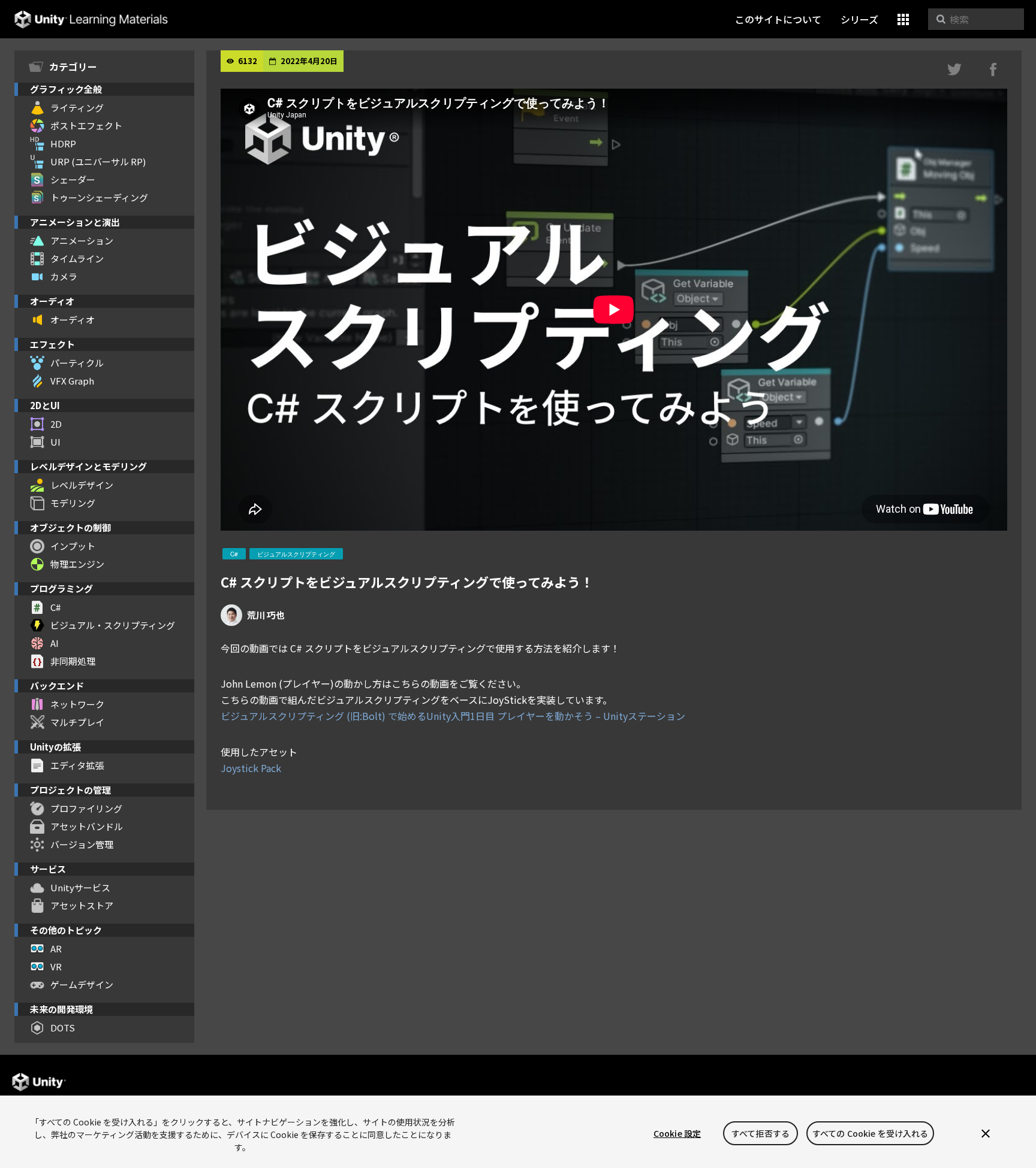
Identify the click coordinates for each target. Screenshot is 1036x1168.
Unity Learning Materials (91, 19)
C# (55, 607)
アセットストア (81, 905)
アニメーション (81, 240)
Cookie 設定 (677, 1133)
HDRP (63, 143)
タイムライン (77, 258)
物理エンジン (77, 564)
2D (56, 423)
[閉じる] (985, 1133)
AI (54, 643)
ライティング (77, 107)
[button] (903, 19)
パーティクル (77, 362)
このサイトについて (778, 19)
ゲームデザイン (81, 984)
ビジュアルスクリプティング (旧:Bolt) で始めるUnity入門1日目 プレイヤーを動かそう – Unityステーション (453, 716)
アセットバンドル (86, 826)
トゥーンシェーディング (99, 197)
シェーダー (72, 179)
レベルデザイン (81, 485)
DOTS (62, 1027)
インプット (72, 546)
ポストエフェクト (86, 125)
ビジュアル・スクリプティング (112, 625)
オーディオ (72, 319)
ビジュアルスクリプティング (296, 554)
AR (56, 948)
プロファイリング (86, 808)
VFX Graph (72, 380)
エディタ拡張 (77, 765)
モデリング (72, 503)
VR (56, 966)
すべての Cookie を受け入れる (870, 1133)
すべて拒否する (760, 1133)
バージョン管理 (81, 844)
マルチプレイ (77, 722)
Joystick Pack (251, 768)
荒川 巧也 (266, 615)
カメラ (63, 276)
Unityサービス (80, 887)
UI (55, 441)
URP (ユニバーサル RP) (98, 161)
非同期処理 (72, 661)
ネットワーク (77, 704)
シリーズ (859, 19)
